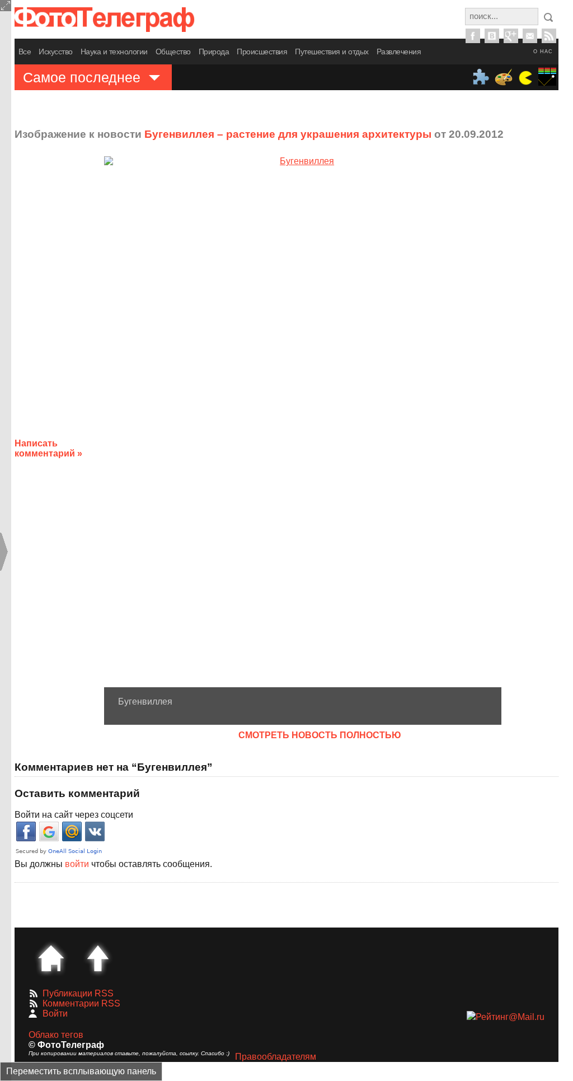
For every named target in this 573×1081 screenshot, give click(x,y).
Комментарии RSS (81, 1003)
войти (77, 864)
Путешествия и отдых (332, 51)
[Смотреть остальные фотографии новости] (302, 421)
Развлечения (399, 51)
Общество (173, 51)
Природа (214, 51)
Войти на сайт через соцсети (74, 814)
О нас (543, 51)
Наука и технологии (114, 51)
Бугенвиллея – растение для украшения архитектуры (287, 134)
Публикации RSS (78, 993)
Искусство (56, 51)
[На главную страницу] (51, 958)
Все (24, 51)
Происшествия (262, 51)
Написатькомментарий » (48, 448)
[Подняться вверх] (98, 958)
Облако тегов (56, 1035)
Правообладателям (275, 1056)
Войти (55, 1013)
